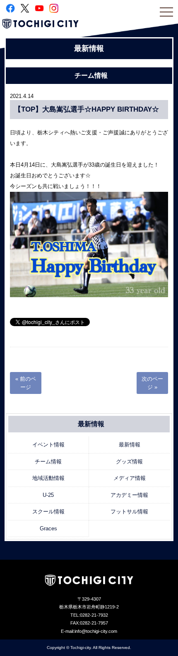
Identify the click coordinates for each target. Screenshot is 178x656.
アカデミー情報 (129, 495)
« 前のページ (25, 383)
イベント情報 (48, 444)
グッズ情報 (129, 461)
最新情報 (129, 444)
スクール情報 (48, 511)
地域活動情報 (48, 478)
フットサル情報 (129, 511)
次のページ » (152, 383)
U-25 (48, 495)
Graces (48, 528)
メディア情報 (129, 478)
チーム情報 (48, 461)
